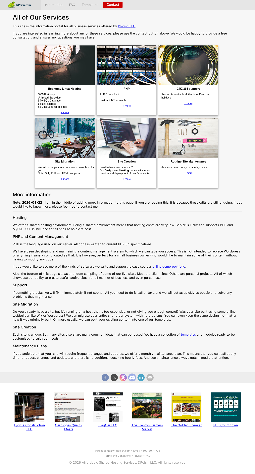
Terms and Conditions (117, 455)
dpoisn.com (123, 450)
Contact (113, 5)
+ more (65, 112)
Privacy (138, 455)
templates (188, 334)
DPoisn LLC (126, 26)
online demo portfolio (168, 266)
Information (53, 5)
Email (136, 450)
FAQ (72, 5)
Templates (90, 5)
